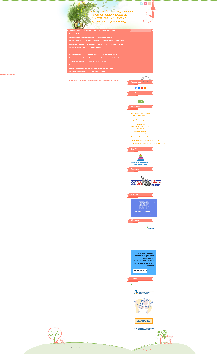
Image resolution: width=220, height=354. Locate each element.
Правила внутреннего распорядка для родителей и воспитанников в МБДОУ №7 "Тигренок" (93, 80)
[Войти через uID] (136, 88)
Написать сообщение (140, 271)
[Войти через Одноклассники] (145, 88)
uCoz (68, 349)
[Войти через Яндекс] (142, 88)
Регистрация (146, 350)
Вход (151, 350)
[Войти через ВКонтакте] (139, 88)
